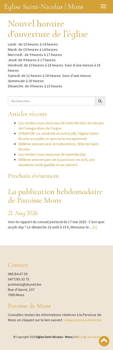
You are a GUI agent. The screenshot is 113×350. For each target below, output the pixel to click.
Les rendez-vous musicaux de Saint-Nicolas (52, 154)
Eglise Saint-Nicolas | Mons (43, 6)
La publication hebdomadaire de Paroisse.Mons (55, 196)
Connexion (93, 337)
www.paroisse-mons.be (82, 320)
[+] (95, 227)
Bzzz (81, 337)
